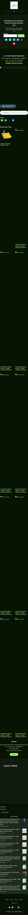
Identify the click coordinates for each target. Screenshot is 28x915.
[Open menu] (14, 11)
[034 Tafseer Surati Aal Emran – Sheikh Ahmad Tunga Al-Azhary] (24, 831)
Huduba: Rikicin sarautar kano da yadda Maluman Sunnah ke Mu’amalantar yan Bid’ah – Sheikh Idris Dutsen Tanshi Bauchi (10, 887)
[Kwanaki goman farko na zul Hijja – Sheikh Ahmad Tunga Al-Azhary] (24, 880)
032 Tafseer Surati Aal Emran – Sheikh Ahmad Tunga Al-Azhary (9, 844)
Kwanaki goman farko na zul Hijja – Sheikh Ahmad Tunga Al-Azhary (10, 880)
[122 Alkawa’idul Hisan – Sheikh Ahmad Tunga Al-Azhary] (24, 874)
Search (6, 33)
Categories (3, 809)
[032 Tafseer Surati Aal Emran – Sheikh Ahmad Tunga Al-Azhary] (24, 844)
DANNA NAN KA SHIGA (14, 63)
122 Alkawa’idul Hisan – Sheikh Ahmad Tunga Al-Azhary (9, 873)
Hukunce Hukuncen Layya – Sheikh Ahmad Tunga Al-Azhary (8, 866)
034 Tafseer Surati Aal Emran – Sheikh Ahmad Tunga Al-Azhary (9, 830)
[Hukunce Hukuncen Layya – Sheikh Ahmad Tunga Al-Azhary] (24, 867)
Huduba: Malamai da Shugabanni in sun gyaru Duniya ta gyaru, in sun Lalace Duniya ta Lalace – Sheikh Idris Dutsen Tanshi (9, 822)
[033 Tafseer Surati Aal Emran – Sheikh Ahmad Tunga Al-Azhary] (24, 838)
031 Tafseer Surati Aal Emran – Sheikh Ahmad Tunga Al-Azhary (9, 850)
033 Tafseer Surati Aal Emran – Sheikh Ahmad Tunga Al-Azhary (9, 837)
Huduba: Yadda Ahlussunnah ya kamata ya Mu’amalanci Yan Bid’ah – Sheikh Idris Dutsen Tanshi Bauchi (10, 858)
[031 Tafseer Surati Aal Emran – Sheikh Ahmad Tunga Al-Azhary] (24, 851)
